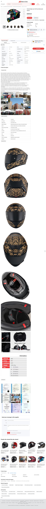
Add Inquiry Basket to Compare (13, 29)
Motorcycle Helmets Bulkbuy (6, 495)
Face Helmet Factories (12, 491)
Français (16, 502)
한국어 (35, 502)
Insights (25, 501)
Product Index (41, 500)
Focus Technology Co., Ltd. (17, 505)
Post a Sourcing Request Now (12, 434)
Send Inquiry (29, 17)
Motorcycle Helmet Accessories (21, 493)
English (7, 502)
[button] (27, 42)
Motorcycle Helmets (24, 6)
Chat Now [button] (36, 17)
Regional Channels (36, 500)
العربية (33, 502)
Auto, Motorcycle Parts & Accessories (7, 6)
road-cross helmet (36, 474)
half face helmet (25, 476)
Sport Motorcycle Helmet (12, 493)
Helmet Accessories (4, 491)
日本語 (38, 502)
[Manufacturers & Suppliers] (23, 1)
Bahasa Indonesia (26, 503)
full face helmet (3, 476)
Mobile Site (21, 501)
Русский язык (20, 502)
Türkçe (18, 503)
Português (13, 502)
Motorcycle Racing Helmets (5, 487)
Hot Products (3, 500)
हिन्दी (40, 502)
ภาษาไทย (43, 502)
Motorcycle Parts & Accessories (17, 6)
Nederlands (29, 502)
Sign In (28, 36)
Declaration (32, 505)
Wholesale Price (27, 500)
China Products (8, 500)
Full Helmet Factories (20, 491)
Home (1, 6)
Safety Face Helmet (39, 491)
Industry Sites (31, 500)
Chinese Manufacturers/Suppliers (15, 500)
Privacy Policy (36, 505)
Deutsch (27, 502)
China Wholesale (22, 500)
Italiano (24, 502)
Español (10, 502)
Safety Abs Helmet (4, 493)
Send (8, 432)
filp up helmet (14, 474)
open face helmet (14, 476)
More (1, 497)
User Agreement (28, 505)
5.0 (35, 42)
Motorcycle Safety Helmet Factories (30, 491)
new (1, 474)
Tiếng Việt (21, 503)
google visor (24, 474)
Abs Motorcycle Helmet (31, 493)
